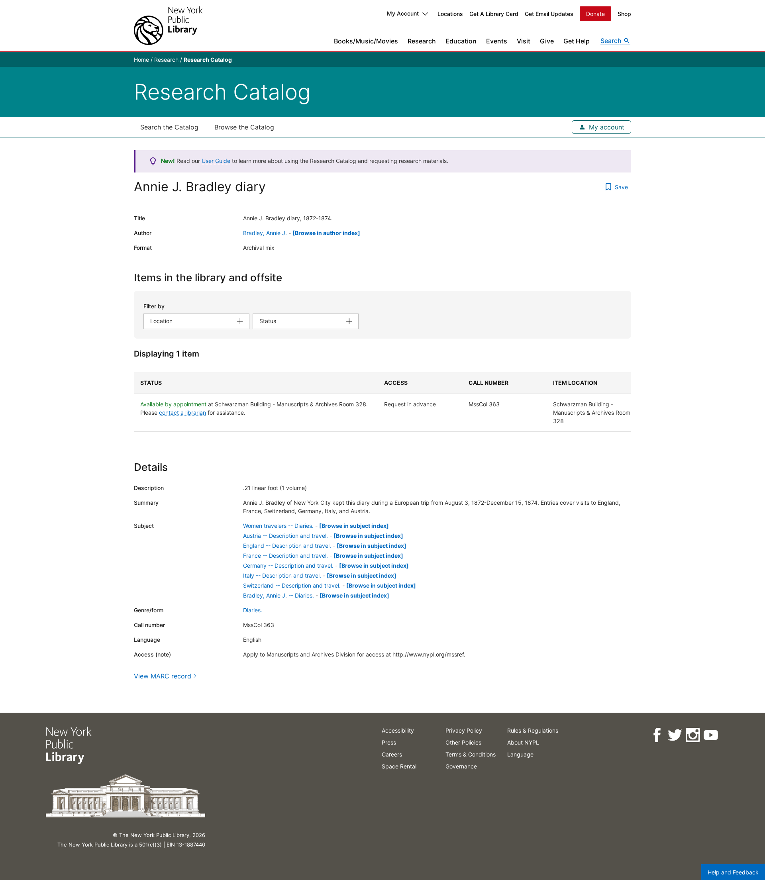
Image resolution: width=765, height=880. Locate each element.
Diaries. (252, 610)
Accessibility (398, 730)
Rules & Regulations (532, 730)
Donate (595, 13)
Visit (523, 41)
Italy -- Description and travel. (282, 575)
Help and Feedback (733, 872)
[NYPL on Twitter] (674, 735)
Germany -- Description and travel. (288, 565)
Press (389, 742)
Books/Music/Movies (366, 41)
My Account (403, 13)
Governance (461, 766)
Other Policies (463, 742)
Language (520, 754)
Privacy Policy (463, 730)
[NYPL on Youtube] (710, 735)
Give (547, 41)
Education (461, 41)
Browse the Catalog (244, 127)
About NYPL (523, 742)
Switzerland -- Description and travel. (292, 585)
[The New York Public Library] (168, 25)
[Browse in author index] (326, 232)
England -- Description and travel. (287, 545)
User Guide (216, 160)
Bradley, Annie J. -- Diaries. (278, 595)
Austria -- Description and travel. (285, 535)
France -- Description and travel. (285, 555)
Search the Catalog (169, 127)
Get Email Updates (549, 13)
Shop (624, 13)
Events (496, 41)
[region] (382, 402)
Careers (392, 754)
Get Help (576, 41)
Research (422, 41)
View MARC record (162, 676)
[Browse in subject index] (354, 525)
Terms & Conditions (470, 754)
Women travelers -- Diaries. (278, 525)
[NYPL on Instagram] (692, 735)
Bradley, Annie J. (265, 232)
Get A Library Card (493, 13)
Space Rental (399, 766)
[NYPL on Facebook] (656, 735)
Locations (450, 13)
